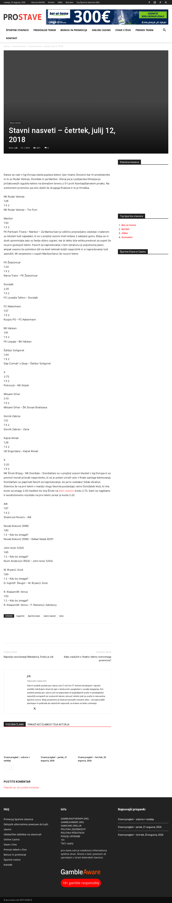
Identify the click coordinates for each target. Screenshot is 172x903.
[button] (164, 30)
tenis (61, 616)
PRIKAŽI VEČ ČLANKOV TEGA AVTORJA (48, 724)
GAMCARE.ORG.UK (71, 825)
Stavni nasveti (19, 46)
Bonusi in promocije (73, 30)
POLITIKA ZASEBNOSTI (73, 829)
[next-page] (11, 767)
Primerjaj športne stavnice (18, 819)
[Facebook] (149, 2)
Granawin (127, 237)
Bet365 (125, 229)
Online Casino (101, 30)
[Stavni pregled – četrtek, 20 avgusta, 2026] (94, 742)
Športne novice (12, 859)
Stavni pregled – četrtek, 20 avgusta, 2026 (140, 834)
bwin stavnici (66, 490)
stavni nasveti (50, 616)
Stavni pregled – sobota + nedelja (136, 819)
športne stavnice (17, 30)
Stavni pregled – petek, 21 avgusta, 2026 (140, 827)
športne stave (34, 616)
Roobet (51, 2)
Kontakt (11, 38)
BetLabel (69, 2)
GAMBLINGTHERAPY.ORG (75, 818)
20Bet (60, 2)
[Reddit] (30, 709)
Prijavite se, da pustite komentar (21, 787)
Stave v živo (123, 30)
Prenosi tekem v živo (15, 849)
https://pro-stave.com (37, 681)
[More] (30, 163)
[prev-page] (6, 767)
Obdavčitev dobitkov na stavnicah (22, 834)
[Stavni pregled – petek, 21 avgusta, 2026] (57, 742)
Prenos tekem (144, 30)
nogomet (20, 616)
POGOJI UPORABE (70, 836)
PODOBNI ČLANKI (15, 724)
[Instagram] (154, 2)
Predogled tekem (44, 30)
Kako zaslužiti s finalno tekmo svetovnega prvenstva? (87, 658)
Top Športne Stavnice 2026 (87, 2)
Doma (6, 46)
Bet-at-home (128, 225)
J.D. (16, 147)
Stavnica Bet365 (38, 2)
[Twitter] (165, 2)
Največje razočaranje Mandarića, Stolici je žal (28, 656)
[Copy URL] (22, 163)
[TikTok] (160, 2)
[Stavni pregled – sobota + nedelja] (20, 742)
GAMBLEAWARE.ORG (72, 822)
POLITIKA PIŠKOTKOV (72, 832)
